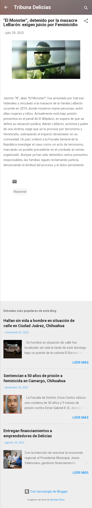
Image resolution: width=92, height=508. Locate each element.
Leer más (81, 362)
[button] (86, 21)
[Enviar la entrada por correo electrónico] (14, 183)
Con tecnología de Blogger (49, 491)
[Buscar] (86, 8)
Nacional (20, 192)
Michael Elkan (57, 499)
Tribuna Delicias (32, 7)
